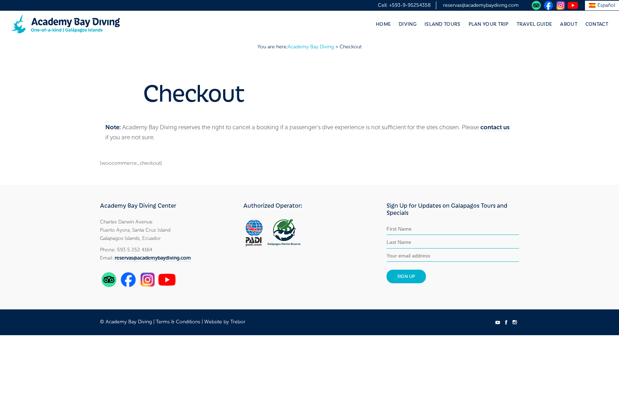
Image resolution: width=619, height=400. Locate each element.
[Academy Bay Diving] (66, 24)
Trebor (237, 322)
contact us (495, 127)
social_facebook (506, 322)
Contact (596, 23)
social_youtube (497, 322)
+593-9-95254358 (410, 5)
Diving (408, 23)
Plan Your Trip (489, 23)
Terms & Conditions (178, 322)
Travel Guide (534, 23)
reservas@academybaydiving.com (481, 5)
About (568, 23)
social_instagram (514, 322)
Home (383, 23)
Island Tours (442, 23)
